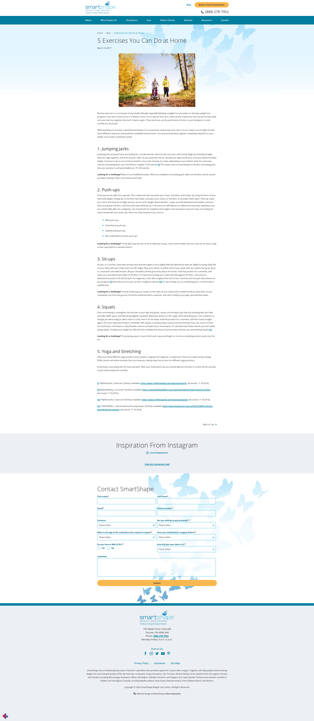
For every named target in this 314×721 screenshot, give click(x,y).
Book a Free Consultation (212, 4)
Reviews (188, 20)
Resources (207, 20)
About (88, 20)
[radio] (101, 549)
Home (100, 33)
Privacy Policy (141, 663)
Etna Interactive (173, 693)
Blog (189, 4)
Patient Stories (167, 20)
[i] (159, 164)
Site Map (175, 663)
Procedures (131, 20)
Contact (225, 20)
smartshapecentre (159, 452)
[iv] (210, 329)
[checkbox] (126, 549)
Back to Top (208, 424)
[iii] (160, 281)
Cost (149, 20)
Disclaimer (159, 663)
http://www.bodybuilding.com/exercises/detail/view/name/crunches (176, 389)
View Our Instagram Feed (157, 464)
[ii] (111, 281)
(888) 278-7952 (161, 635)
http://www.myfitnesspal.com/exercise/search (164, 383)
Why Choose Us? (109, 20)
